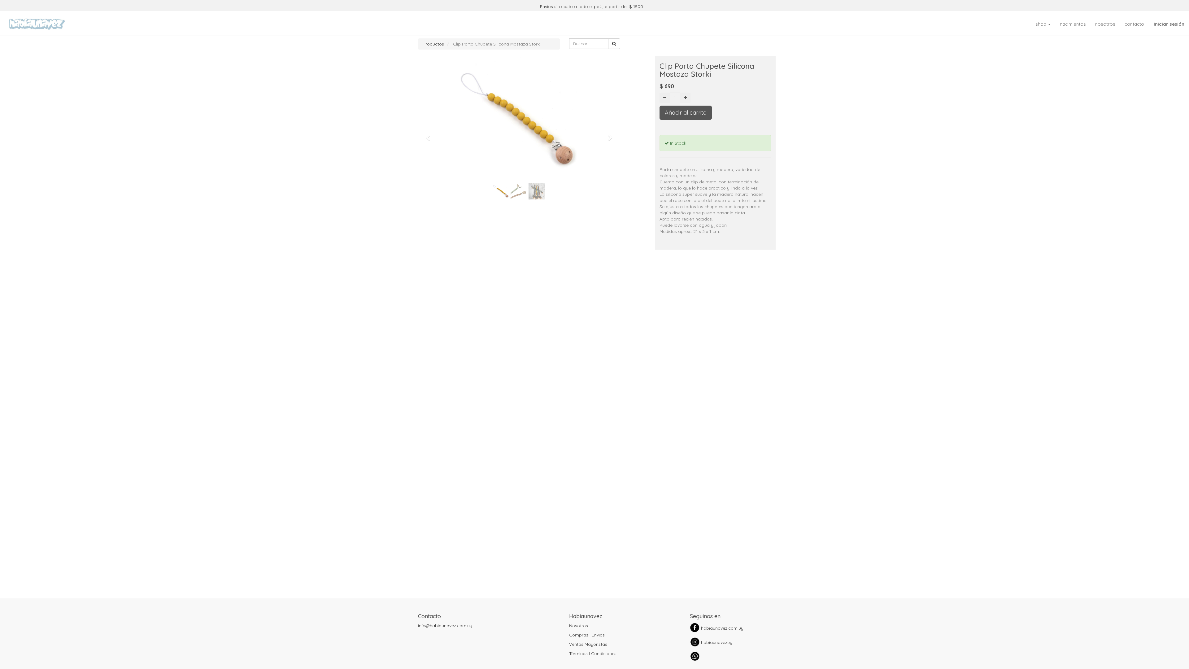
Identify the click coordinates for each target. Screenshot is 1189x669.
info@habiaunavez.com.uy (445, 625)
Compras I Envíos (587, 635)
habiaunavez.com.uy (722, 628)
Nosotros (578, 625)
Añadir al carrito (686, 112)
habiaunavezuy (716, 642)
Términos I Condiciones (592, 653)
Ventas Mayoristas (588, 644)
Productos (433, 44)
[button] (430, 135)
